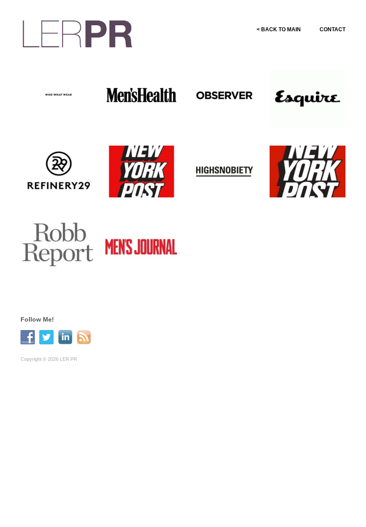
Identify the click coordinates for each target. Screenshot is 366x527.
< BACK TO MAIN (279, 29)
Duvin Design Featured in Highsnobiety (217, 197)
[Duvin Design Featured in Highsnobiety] (224, 171)
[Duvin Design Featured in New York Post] (307, 171)
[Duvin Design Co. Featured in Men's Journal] (141, 247)
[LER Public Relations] (77, 32)
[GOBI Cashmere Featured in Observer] (224, 95)
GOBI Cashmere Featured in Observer (227, 124)
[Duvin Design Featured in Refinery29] (58, 171)
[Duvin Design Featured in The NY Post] (141, 171)
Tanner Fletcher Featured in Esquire (308, 124)
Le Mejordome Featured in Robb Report (56, 273)
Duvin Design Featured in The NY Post (142, 197)
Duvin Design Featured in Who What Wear (55, 121)
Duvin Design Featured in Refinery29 (51, 197)
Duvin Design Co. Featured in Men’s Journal (140, 273)
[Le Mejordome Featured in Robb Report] (58, 247)
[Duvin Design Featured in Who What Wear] (58, 95)
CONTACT (332, 29)
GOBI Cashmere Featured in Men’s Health (140, 121)
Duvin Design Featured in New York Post (310, 197)
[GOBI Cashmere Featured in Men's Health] (141, 95)
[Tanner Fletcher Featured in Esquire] (307, 98)
